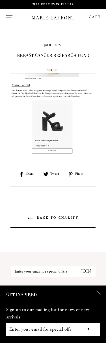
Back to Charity (57, 218)
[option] (53, 4)
